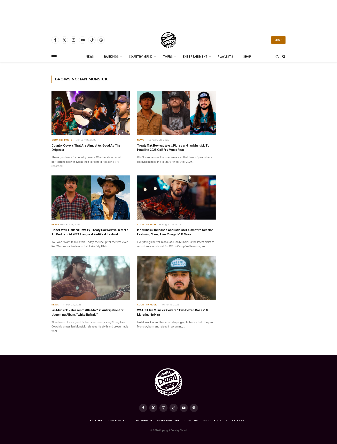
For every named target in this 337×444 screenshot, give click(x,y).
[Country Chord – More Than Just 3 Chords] (168, 40)
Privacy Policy (215, 420)
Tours (168, 56)
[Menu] (54, 56)
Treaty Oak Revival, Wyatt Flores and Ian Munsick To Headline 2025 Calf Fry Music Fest (173, 148)
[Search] (283, 56)
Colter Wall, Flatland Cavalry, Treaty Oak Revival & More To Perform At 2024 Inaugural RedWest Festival (89, 232)
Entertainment (195, 56)
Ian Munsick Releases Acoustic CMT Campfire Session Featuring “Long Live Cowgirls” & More (175, 232)
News (90, 56)
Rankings (111, 56)
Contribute (142, 420)
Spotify (96, 420)
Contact (239, 420)
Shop (278, 39)
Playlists (225, 56)
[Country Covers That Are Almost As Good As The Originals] (90, 113)
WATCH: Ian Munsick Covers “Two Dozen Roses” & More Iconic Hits (172, 312)
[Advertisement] (168, 14)
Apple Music (117, 420)
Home (54, 67)
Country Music (141, 56)
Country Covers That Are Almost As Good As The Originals (85, 148)
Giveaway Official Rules (177, 420)
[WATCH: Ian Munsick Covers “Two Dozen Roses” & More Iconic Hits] (176, 278)
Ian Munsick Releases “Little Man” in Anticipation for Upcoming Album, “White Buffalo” (87, 312)
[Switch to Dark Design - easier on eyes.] (277, 56)
